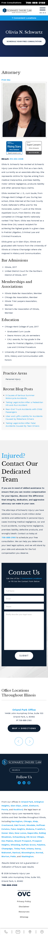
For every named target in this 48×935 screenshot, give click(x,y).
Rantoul (16, 852)
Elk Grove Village (35, 837)
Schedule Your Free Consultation (24, 41)
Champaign (7, 848)
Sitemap (24, 917)
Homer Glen (8, 833)
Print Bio (6, 80)
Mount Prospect (22, 841)
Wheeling (15, 845)
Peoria (5, 809)
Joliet (25, 805)
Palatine (41, 845)
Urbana (30, 848)
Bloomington (28, 852)
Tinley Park (19, 848)
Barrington (16, 821)
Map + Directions (24, 728)
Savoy (38, 848)
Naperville (32, 833)
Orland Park (27, 802)
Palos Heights (18, 829)
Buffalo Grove (28, 845)
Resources (24, 911)
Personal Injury (13, 379)
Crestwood (7, 825)
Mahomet (6, 852)
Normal (39, 852)
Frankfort (40, 829)
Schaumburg (19, 837)
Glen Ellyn (16, 805)
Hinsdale (30, 825)
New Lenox (20, 833)
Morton (5, 856)
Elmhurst (34, 805)
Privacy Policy (24, 901)
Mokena (30, 829)
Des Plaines (7, 841)
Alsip (35, 821)
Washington (27, 856)
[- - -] (42, 8)
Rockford (18, 809)
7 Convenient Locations (24, 18)
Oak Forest (19, 825)
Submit (24, 656)
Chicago (28, 821)
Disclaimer (24, 906)
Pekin (13, 856)
